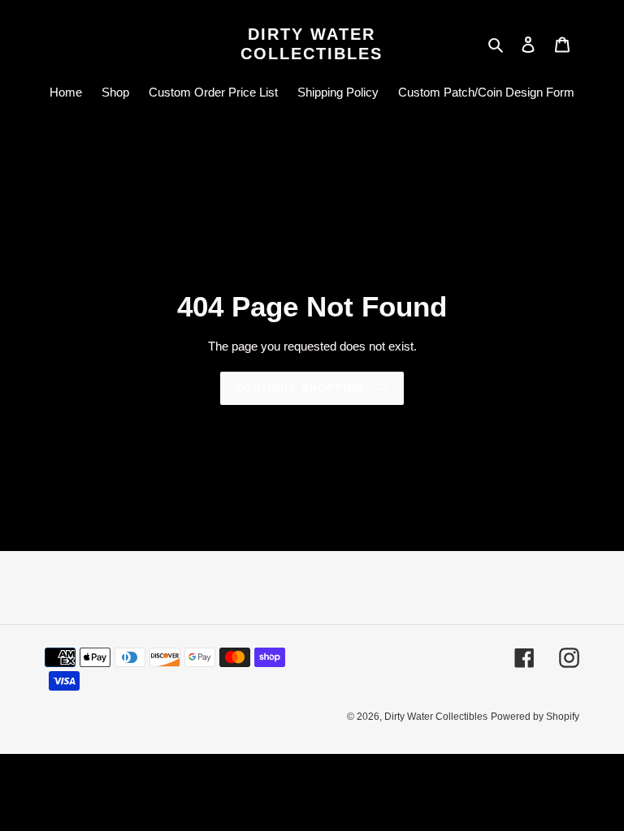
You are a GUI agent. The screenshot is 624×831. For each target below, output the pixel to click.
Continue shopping (300, 388)
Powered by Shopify (535, 716)
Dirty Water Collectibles (311, 43)
